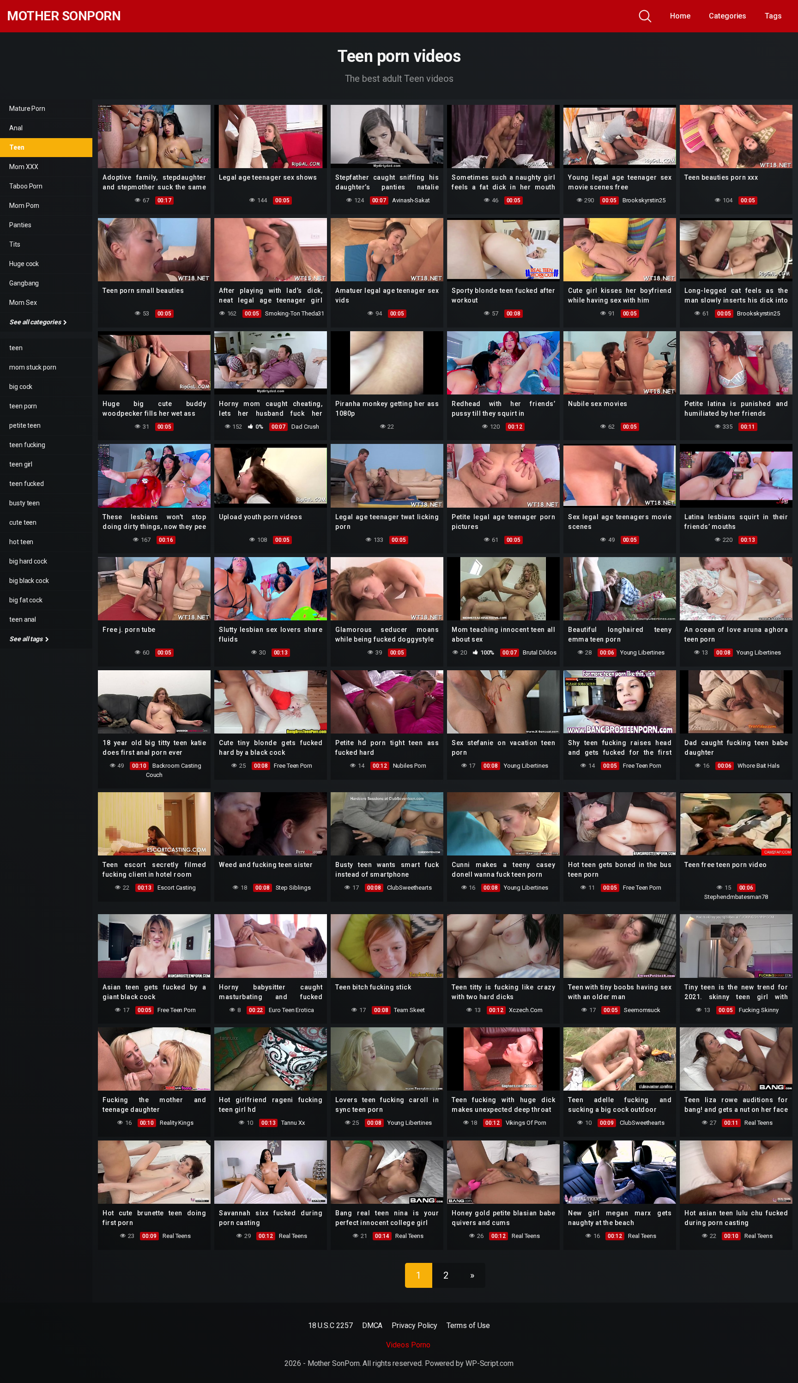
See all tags (26, 639)
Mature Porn (27, 108)
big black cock (29, 580)
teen (16, 348)
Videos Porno (408, 1345)
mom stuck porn (32, 367)
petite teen (25, 425)
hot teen (21, 542)
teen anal (22, 619)
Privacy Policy (414, 1325)
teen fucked (26, 483)
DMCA (372, 1325)
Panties (20, 225)
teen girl (20, 464)
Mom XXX (23, 166)
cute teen (22, 522)
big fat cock (25, 600)
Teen (16, 147)
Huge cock (24, 263)
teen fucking (27, 445)
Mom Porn (24, 205)
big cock (20, 386)
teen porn (23, 406)
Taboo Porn (25, 186)
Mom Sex (22, 302)
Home (680, 16)
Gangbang (24, 283)
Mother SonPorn (64, 16)
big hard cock (28, 561)
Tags (773, 16)
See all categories (35, 322)
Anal (16, 128)
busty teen (24, 503)
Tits (14, 244)
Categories (727, 16)
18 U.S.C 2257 (330, 1325)
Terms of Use (468, 1325)
